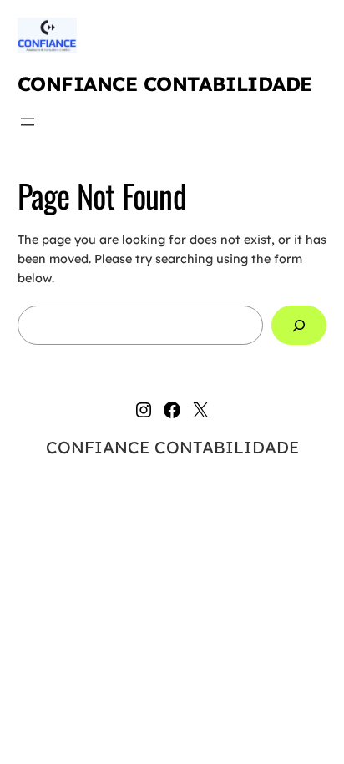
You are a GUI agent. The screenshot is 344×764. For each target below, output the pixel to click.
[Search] (298, 325)
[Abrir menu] (28, 122)
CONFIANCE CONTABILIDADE (165, 83)
